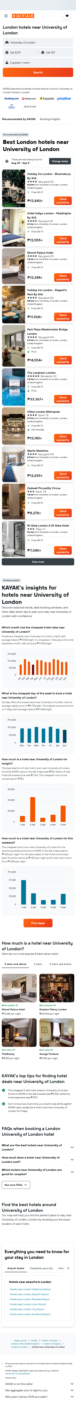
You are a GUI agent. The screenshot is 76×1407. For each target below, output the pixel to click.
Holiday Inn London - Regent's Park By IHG (47, 292)
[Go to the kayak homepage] (23, 16)
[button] (6, 16)
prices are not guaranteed (17, 1373)
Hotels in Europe (50, 1340)
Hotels (34, 1340)
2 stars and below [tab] (60, 964)
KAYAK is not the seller (19, 1384)
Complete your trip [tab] (41, 1268)
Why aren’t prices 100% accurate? (26, 1396)
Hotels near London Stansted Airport (30, 1299)
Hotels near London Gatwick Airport (29, 1294)
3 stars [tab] (38, 964)
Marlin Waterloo (37, 450)
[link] (38, 923)
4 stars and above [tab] (15, 964)
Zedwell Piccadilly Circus (43, 488)
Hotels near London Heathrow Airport (30, 1289)
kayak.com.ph (20, 1340)
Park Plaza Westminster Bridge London (47, 331)
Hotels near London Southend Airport (30, 1314)
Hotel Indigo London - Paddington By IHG (49, 215)
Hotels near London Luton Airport (28, 1304)
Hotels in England (52, 1343)
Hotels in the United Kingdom (25, 1343)
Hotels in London (19, 1347)
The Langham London (41, 372)
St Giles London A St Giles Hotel (48, 525)
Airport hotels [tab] (15, 1268)
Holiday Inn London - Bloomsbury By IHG (49, 176)
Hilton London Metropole (43, 411)
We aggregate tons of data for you (26, 1390)
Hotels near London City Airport (27, 1309)
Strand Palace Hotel (40, 252)
